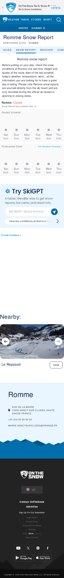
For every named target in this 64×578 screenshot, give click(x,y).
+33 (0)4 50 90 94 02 (20, 419)
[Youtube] (18, 548)
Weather (13, 19)
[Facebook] (48, 548)
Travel (24, 19)
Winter (23, 28)
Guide (7, 49)
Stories (36, 19)
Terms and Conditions (32, 525)
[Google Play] (23, 557)
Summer (36, 28)
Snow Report (26, 49)
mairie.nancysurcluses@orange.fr (32, 425)
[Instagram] (38, 548)
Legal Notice (32, 517)
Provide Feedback (10, 235)
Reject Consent (32, 537)
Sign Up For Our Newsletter (32, 512)
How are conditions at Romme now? (31, 221)
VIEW (56, 364)
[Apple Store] (43, 557)
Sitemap (32, 529)
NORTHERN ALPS (14, 42)
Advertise (32, 506)
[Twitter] (28, 548)
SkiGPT (47, 19)
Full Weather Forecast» (50, 146)
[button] (58, 19)
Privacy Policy (32, 521)
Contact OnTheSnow (32, 501)
